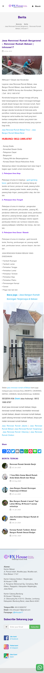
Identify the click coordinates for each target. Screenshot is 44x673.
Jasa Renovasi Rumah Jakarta (15, 425)
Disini (18, 399)
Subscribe (35, 627)
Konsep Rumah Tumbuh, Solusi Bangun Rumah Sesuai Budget (23, 531)
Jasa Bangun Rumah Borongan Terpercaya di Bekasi (23, 489)
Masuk (38, 6)
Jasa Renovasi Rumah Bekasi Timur (16, 130)
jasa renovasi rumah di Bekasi (19, 388)
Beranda (19, 24)
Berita (26, 24)
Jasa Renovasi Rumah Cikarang (15, 432)
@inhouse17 (18, 612)
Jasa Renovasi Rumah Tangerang (28, 429)
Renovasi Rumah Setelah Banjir (23, 464)
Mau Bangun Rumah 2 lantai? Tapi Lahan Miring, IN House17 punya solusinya (24, 504)
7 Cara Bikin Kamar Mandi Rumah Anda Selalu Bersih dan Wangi (23, 476)
